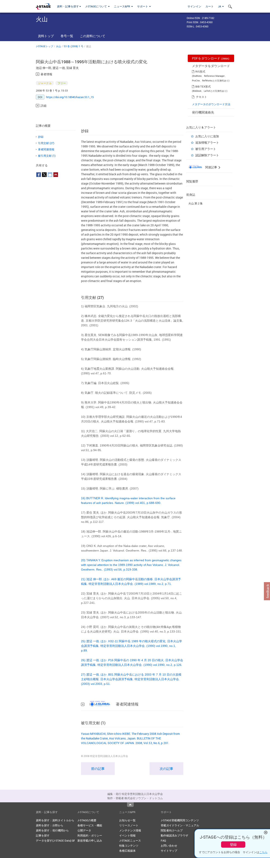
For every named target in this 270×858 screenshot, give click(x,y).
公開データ (84, 830)
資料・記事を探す (68, 6)
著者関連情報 (46, 149)
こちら (263, 852)
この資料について (92, 36)
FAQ (163, 840)
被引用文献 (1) (46, 156)
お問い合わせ (169, 845)
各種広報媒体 (127, 851)
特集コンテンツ (128, 845)
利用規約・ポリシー (89, 835)
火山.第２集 (195, 203)
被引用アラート (205, 149)
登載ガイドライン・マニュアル (180, 825)
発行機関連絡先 (203, 112)
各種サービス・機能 (89, 825)
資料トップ (46, 36)
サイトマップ (169, 851)
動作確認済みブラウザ (174, 835)
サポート (143, 6)
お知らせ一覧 (127, 820)
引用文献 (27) (46, 143)
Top (130, 804)
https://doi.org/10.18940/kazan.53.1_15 (70, 97)
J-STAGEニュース (130, 840)
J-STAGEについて (96, 6)
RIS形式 (200, 71)
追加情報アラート (207, 142)
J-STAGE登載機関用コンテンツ (180, 820)
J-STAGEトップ (44, 46)
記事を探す (43, 835)
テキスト (201, 97)
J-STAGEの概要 (86, 820)
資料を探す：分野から (49, 825)
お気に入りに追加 (207, 136)
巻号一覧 (67, 36)
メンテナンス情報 (130, 830)
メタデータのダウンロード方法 (211, 104)
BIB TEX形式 (203, 86)
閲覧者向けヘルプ (172, 830)
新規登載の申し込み (89, 840)
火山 (58, 46)
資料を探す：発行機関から (52, 830)
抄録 (40, 137)
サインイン (194, 6)
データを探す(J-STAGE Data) (54, 840)
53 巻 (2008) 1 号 (73, 46)
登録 (233, 844)
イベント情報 (127, 835)
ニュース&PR (122, 6)
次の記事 (166, 768)
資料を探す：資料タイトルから (55, 820)
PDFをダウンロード (210, 58)
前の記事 (98, 768)
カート (209, 6)
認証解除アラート (207, 155)
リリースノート (128, 825)
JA (220, 6)
